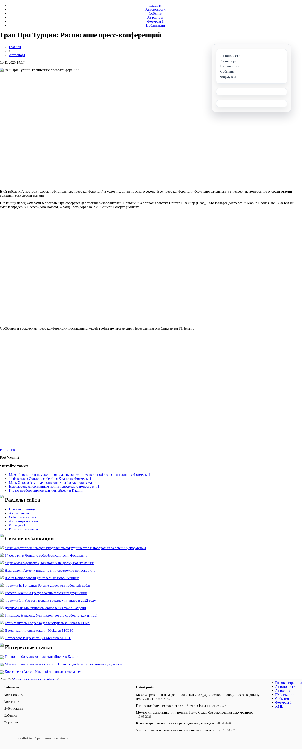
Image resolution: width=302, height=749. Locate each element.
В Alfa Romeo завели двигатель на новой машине (42, 578)
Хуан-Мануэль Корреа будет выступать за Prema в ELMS (47, 623)
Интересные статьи (23, 529)
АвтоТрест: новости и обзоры (35, 679)
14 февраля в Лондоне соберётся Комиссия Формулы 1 (50, 478)
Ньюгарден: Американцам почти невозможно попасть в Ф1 (54, 486)
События (155, 13)
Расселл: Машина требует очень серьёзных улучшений (46, 593)
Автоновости (155, 9)
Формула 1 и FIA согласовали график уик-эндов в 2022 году (50, 600)
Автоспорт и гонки (23, 521)
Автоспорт (155, 17)
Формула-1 (155, 21)
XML (279, 706)
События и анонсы (23, 517)
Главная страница (22, 509)
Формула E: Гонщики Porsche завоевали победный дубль (47, 585)
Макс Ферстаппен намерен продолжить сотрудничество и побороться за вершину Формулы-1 (80, 474)
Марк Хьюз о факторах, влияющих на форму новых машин (53, 482)
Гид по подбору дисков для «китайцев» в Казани (46, 490)
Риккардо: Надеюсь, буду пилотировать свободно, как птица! (51, 615)
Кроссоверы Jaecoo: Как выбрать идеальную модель (44, 671)
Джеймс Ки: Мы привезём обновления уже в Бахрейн (45, 608)
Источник (7, 450)
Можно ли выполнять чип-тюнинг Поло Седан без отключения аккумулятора (63, 664)
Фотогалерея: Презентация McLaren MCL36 (38, 638)
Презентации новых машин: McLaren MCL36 (39, 630)
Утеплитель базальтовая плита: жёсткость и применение (178, 730)
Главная (155, 5)
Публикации (155, 25)
